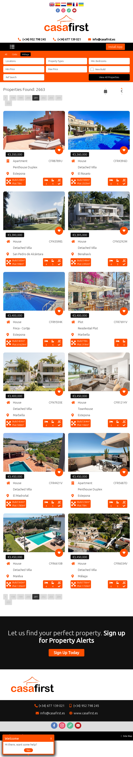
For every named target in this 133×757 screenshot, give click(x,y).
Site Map (127, 736)
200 (28, 98)
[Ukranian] (81, 5)
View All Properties (109, 77)
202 (43, 98)
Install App (115, 46)
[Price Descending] (121, 94)
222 (8, 103)
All (6, 54)
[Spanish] (57, 5)
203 (51, 98)
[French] (75, 5)
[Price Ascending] (121, 88)
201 (36, 98)
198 (13, 98)
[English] (51, 5)
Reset (124, 54)
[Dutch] (63, 5)
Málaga (25, 54)
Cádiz (14, 54)
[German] (69, 5)
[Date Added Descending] (105, 94)
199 (21, 98)
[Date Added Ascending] (105, 88)
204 (59, 98)
